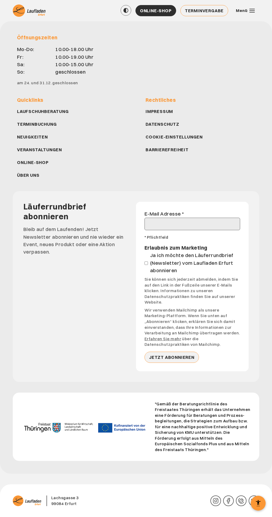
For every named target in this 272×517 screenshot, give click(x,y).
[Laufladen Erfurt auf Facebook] (228, 500)
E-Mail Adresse (164, 214)
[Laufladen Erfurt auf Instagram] (215, 500)
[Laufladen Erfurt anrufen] (241, 500)
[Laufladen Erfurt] (30, 10)
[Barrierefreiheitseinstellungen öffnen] (258, 503)
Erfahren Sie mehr (162, 338)
